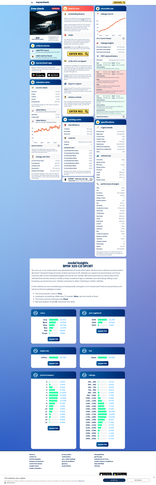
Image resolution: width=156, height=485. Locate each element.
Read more (81, 481)
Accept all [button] (114, 480)
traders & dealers (35, 468)
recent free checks (35, 463)
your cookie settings (68, 459)
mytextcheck (66, 466)
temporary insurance (36, 461)
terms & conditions (68, 461)
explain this (53, 339)
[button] (44, 483)
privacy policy (66, 454)
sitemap (97, 466)
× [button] (154, 477)
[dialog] (78, 480)
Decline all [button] (138, 480)
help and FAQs (99, 463)
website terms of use (101, 459)
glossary (65, 463)
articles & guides (35, 459)
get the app (98, 457)
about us (32, 454)
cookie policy (66, 457)
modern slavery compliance (103, 461)
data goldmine (99, 454)
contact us (32, 457)
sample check (34, 466)
